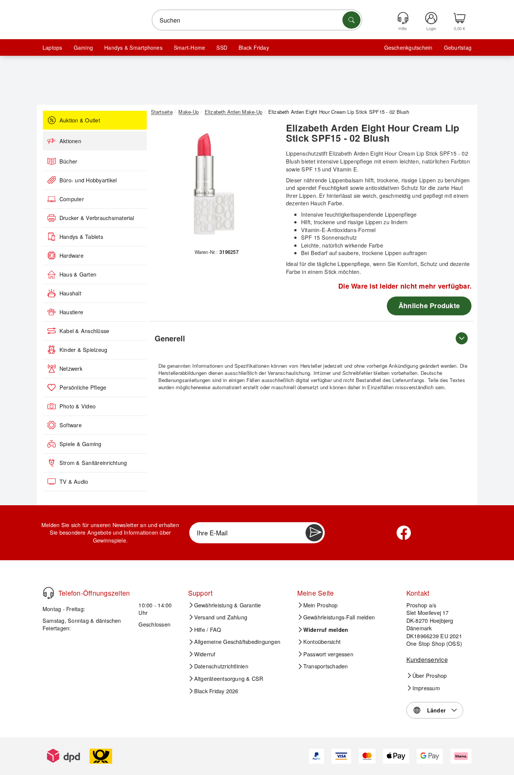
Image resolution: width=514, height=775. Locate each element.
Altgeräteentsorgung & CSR (228, 678)
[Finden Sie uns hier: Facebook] (403, 532)
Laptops (52, 47)
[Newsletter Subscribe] (314, 532)
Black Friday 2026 (216, 691)
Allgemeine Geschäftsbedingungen (237, 641)
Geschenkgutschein (408, 47)
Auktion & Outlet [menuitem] (79, 120)
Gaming (83, 47)
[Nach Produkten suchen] (351, 20)
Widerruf (205, 654)
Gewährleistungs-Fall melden (339, 617)
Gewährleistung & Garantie (227, 605)
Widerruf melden (325, 629)
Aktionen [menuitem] (70, 141)
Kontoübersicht (322, 641)
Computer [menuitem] (71, 199)
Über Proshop (429, 675)
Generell (170, 338)
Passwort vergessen (328, 654)
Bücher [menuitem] (68, 161)
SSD (221, 47)
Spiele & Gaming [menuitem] (80, 444)
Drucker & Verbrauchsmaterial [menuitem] (96, 218)
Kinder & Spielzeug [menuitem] (83, 349)
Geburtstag (457, 47)
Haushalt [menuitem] (70, 293)
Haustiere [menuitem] (71, 312)
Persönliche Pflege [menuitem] (82, 387)
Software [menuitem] (70, 425)
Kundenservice (427, 659)
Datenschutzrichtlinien (221, 666)
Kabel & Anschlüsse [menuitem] (84, 331)
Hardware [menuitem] (71, 255)
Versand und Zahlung (221, 617)
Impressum (426, 688)
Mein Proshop (320, 605)
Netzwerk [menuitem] (70, 368)
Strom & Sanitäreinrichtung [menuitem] (93, 462)
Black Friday (254, 47)
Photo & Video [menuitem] (77, 406)
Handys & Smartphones (133, 47)
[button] (214, 184)
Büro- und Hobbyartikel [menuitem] (88, 180)
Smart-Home (189, 47)
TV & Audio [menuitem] (73, 481)
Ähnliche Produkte (429, 305)
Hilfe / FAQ (207, 629)
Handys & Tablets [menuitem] (81, 236)
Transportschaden (325, 666)
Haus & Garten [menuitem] (77, 274)
